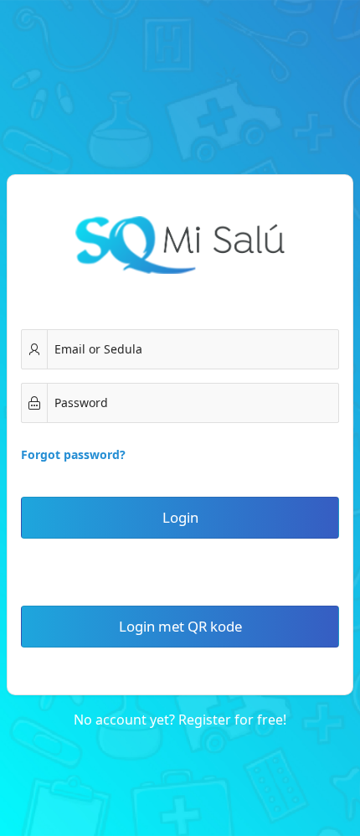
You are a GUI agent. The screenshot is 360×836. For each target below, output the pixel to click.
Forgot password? (73, 454)
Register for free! (232, 719)
